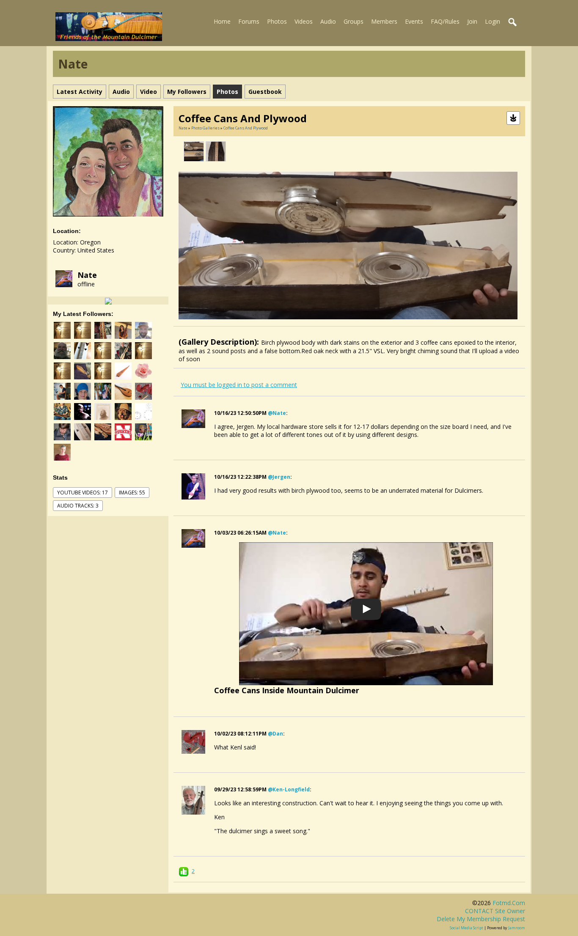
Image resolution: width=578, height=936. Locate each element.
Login (492, 21)
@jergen (279, 476)
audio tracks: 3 (78, 505)
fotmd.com (509, 903)
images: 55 (132, 492)
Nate (87, 275)
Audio (328, 21)
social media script (466, 928)
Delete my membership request (481, 919)
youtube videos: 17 (82, 492)
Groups (353, 21)
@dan (275, 733)
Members (384, 21)
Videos (304, 21)
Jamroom (516, 928)
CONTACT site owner (495, 911)
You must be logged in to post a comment (239, 385)
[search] (513, 22)
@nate (277, 413)
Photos (277, 21)
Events (414, 21)
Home (222, 21)
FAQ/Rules (445, 21)
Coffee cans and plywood (245, 128)
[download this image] (513, 117)
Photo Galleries (205, 128)
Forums (248, 21)
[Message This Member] (108, 300)
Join (472, 21)
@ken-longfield (289, 789)
